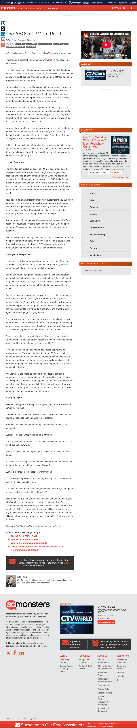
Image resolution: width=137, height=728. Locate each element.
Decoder (30, 8)
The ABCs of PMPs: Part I (24, 536)
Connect (91, 207)
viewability (92, 220)
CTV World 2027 (116, 70)
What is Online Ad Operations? (105, 667)
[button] (124, 8)
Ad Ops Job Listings (84, 661)
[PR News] (86, 3)
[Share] (3, 44)
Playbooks (53, 8)
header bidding (95, 234)
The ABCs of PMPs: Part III (24, 539)
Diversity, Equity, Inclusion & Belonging (103, 700)
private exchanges (45, 44)
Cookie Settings (105, 692)
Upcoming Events (64, 661)
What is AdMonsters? (104, 661)
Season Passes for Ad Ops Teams (67, 669)
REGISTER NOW (106, 622)
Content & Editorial (121, 667)
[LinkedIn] (3, 34)
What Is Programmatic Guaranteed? (29, 542)
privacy (91, 248)
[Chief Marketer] (58, 2)
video (90, 200)
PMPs (34, 44)
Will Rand (12, 40)
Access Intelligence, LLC (18, 719)
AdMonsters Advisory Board (105, 680)
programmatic (94, 227)
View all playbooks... (121, 177)
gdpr (90, 241)
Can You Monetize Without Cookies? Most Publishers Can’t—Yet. (95, 141)
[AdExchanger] (75, 2)
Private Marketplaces (22, 44)
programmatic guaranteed (15, 46)
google (91, 213)
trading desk (30, 46)
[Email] (3, 39)
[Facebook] (3, 23)
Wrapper (41, 8)
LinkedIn (121, 676)
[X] (3, 28)
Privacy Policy (104, 689)
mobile (91, 193)
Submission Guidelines (122, 661)
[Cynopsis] (111, 2)
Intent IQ (116, 172)
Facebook (121, 672)
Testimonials (103, 685)
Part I (51, 53)
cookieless (93, 254)
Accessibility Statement (103, 709)
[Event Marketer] (98, 3)
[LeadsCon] (123, 2)
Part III (57, 526)
